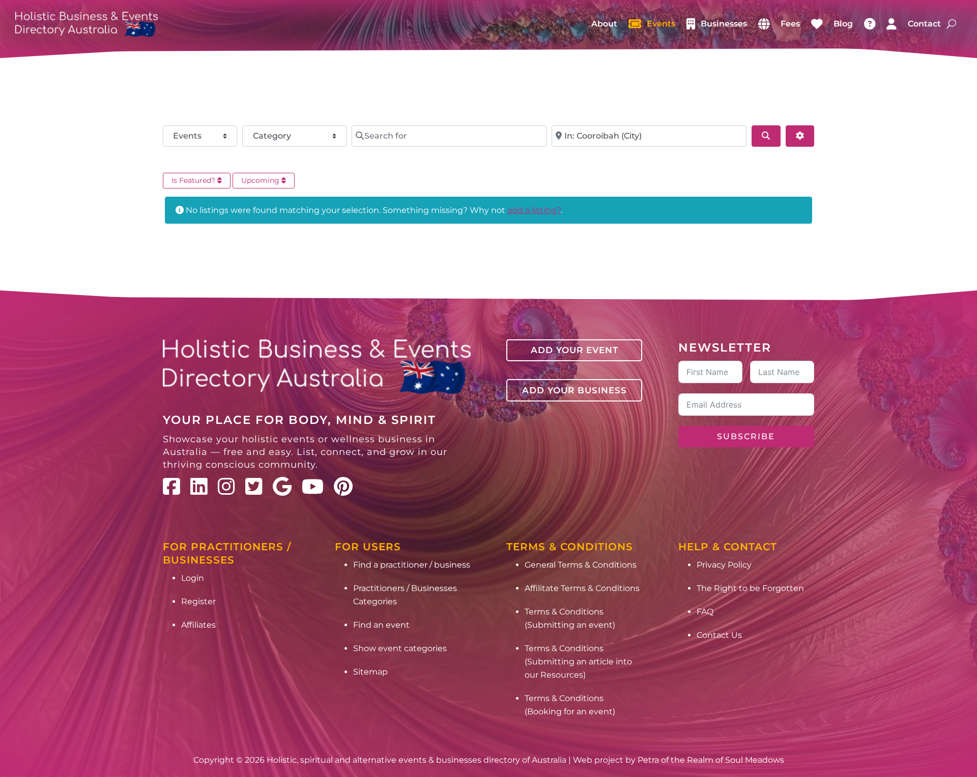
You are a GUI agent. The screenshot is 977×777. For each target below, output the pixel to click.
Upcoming (261, 180)
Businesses (724, 24)
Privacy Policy (724, 565)
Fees (790, 24)
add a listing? (534, 210)
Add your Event (574, 350)
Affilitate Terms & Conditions (582, 588)
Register (198, 601)
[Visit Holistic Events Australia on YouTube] (313, 486)
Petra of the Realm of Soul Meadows (711, 760)
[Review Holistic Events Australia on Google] (282, 486)
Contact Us (719, 635)
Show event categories (400, 648)
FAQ (705, 612)
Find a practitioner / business (411, 565)
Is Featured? (194, 180)
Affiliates (198, 625)
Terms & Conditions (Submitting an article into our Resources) (578, 662)
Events (661, 24)
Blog (843, 24)
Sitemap (370, 672)
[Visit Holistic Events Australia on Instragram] (226, 486)
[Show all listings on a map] (763, 24)
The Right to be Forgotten (750, 588)
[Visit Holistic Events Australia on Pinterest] (343, 486)
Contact (924, 24)
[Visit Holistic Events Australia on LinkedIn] (199, 486)
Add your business (574, 390)
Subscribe (746, 436)
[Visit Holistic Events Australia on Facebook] (171, 486)
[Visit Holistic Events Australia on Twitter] (254, 486)
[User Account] (891, 24)
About (604, 24)
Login (192, 578)
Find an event (381, 625)
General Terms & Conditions (581, 565)
